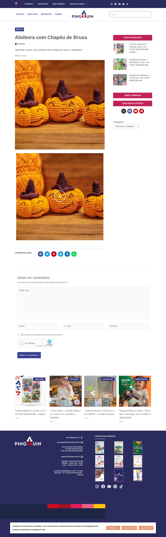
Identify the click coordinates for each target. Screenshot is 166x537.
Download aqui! (100, 439)
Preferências (113, 528)
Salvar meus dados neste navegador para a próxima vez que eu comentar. (41, 334)
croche (23, 56)
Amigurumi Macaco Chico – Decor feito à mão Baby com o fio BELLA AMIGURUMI (134, 414)
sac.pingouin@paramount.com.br (68, 442)
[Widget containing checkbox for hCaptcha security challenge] (35, 343)
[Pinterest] (123, 4)
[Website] (128, 326)
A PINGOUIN (28, 4)
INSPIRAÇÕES (46, 14)
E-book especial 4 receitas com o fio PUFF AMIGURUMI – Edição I (139, 48)
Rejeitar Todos (129, 528)
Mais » (17, 418)
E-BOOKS (58, 14)
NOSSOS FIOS (43, 4)
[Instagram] (111, 4)
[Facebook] (115, 4)
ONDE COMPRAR (58, 4)
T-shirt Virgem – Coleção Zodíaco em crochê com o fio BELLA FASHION (65, 414)
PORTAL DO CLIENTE (77, 4)
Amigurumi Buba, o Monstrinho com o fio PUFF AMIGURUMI (139, 62)
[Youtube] (119, 4)
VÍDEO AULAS (32, 14)
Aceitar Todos (146, 528)
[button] (19, 29)
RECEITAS (20, 14)
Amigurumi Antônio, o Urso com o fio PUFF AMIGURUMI (139, 78)
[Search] (149, 14)
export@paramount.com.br (70, 456)
